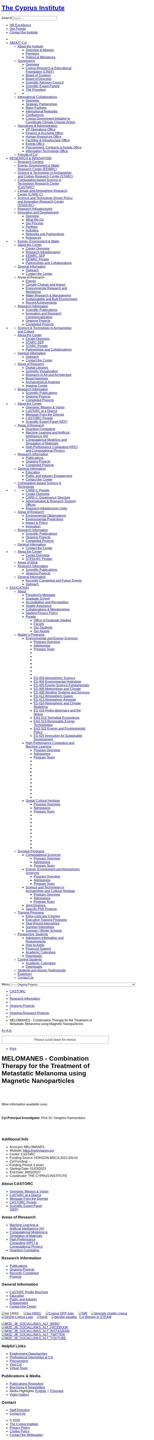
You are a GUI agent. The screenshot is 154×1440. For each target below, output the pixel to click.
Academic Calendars (41, 952)
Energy (31, 281)
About (22, 591)
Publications (34, 458)
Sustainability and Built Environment (51, 299)
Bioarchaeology (37, 378)
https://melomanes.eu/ (38, 1150)
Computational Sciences (43, 855)
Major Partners (36, 107)
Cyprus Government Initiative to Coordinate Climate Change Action (50, 120)
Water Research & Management (48, 295)
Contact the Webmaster (26, 1435)
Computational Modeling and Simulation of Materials (46, 441)
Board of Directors (38, 79)
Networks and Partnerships (45, 234)
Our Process (34, 223)
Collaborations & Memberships (48, 609)
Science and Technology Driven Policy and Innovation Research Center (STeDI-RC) (45, 201)
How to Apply (35, 945)
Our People (18, 28)
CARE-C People (37, 490)
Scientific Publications (41, 310)
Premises (32, 53)
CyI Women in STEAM (95, 1317)
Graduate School (38, 598)
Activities (32, 230)
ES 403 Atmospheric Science (54, 678)
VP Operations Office (41, 129)
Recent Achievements (41, 302)
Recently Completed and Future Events (54, 580)
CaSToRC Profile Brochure (29, 1292)
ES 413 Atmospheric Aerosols (55, 699)
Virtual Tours (18, 1368)
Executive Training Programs (46, 920)
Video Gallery (19, 1394)
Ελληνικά (56, 1391)
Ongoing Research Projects (29, 1013)
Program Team (44, 649)
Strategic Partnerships (41, 104)
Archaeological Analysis (43, 382)
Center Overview (38, 248)
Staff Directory (20, 1410)
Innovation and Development (38, 212)
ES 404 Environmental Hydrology (57, 681)
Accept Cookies (23, 193)
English (40, 1391)
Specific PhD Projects (41, 909)
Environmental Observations (46, 515)
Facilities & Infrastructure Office (48, 140)
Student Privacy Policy (42, 613)
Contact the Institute (24, 32)
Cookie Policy (19, 1431)
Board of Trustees (38, 75)
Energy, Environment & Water (38, 241)
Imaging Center (37, 385)
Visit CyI (15, 1364)
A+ (4, 1030)
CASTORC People (39, 418)
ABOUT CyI (18, 43)
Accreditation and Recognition (47, 602)
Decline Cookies (52, 193)
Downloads (34, 956)
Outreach (32, 270)
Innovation (33, 526)
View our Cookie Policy (37, 183)
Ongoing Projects (38, 320)
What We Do (35, 219)
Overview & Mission (40, 50)
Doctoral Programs (31, 851)
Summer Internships (40, 927)
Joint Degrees (36, 905)
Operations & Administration (37, 126)
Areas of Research (31, 364)
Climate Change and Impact (45, 284)
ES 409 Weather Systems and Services (62, 692)
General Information (32, 266)
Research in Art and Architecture (48, 375)
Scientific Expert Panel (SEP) (46, 421)
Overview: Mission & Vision (45, 407)
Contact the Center (39, 273)
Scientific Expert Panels (43, 86)
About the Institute (30, 46)
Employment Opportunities (28, 1353)
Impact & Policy (37, 523)
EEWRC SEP (35, 255)
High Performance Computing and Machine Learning (50, 744)
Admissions (42, 645)
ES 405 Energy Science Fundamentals (61, 685)
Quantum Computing (40, 429)
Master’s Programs (31, 634)
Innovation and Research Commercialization (43, 315)
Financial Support (38, 948)
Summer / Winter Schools (44, 930)
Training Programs (31, 912)
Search (7, 18)
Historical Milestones (40, 57)
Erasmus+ (25, 974)
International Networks (42, 111)
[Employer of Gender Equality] (64, 1317)
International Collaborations (37, 97)
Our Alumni (42, 631)
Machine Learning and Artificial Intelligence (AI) (48, 434)
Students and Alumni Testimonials (42, 970)
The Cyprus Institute (33, 7)
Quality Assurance (39, 606)
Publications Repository (27, 1383)
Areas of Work (28, 562)
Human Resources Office (43, 136)
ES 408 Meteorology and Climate (57, 689)
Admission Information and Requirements (45, 939)
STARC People (37, 346)
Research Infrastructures (35, 209)
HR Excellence (20, 25)
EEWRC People (37, 259)
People (31, 616)
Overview (32, 64)
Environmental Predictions (44, 519)
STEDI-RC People (39, 559)
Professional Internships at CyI (31, 1357)
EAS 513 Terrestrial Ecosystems (56, 717)
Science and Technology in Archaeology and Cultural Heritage (50, 889)
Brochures (17, 1387)
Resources (33, 237)
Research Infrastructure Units (46, 508)
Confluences (35, 115)
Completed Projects (40, 324)
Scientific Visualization (42, 371)
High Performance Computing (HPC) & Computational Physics (26, 1243)
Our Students (43, 627)
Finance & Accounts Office (44, 133)
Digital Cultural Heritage (43, 800)
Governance (26, 61)
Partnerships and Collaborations (49, 263)
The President (36, 89)
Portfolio (31, 227)
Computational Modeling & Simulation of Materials (29, 1233)
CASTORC (18, 991)
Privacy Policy (20, 1427)
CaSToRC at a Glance (41, 411)
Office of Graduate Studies (52, 620)
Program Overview (47, 642)
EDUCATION (19, 587)
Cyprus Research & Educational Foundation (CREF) (48, 69)
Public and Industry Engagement (49, 476)
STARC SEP (35, 342)
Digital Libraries (37, 367)
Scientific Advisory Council (45, 82)
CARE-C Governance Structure (48, 497)
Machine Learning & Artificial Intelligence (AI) (27, 1226)
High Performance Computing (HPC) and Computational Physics (52, 448)
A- (10, 1030)
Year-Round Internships (42, 923)
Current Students (30, 959)
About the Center (30, 245)
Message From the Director (45, 414)
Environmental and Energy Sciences (52, 638)
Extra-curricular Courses (43, 916)
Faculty (39, 624)
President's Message (40, 595)
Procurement (19, 1361)
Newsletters (36, 1387)
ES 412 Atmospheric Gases (53, 696)
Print (13, 1048)
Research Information (33, 306)
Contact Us (25, 977)
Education (33, 472)
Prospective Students (33, 934)
